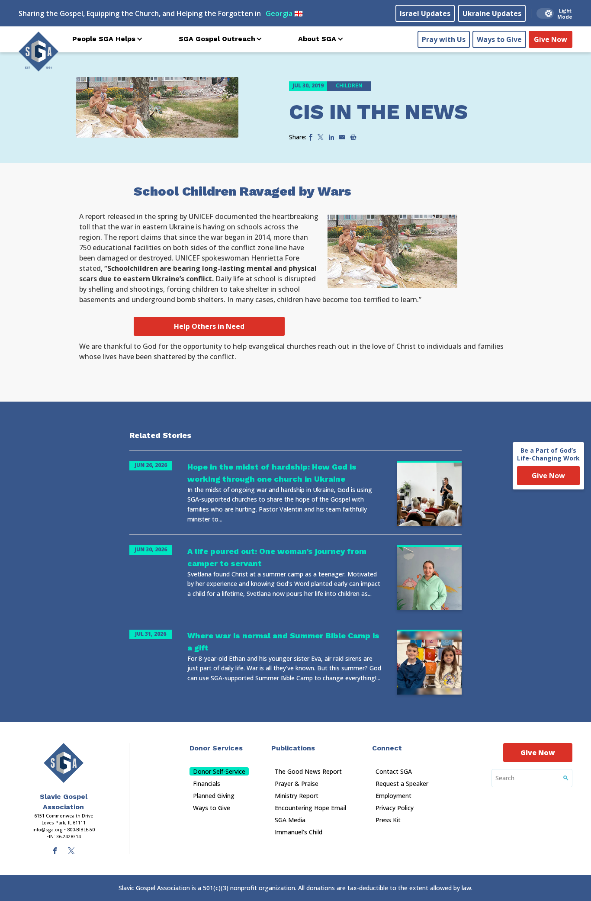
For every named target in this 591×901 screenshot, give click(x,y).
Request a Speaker (402, 783)
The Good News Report (308, 771)
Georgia (284, 13)
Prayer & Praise (296, 783)
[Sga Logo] (38, 51)
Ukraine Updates (492, 13)
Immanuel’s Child (298, 832)
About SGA (317, 39)
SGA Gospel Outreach (217, 39)
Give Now (550, 39)
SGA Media (290, 820)
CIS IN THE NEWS (378, 112)
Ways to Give (499, 39)
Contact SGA (394, 771)
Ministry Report (296, 796)
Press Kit (388, 820)
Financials (206, 783)
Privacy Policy (395, 808)
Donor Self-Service (219, 771)
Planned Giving (213, 796)
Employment (393, 796)
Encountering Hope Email (310, 808)
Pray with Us (444, 39)
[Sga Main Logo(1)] (64, 763)
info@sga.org (47, 830)
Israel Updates (425, 13)
